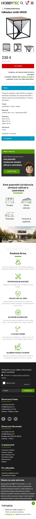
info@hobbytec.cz (8, 407)
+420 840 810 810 (7, 404)
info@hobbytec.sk (7, 434)
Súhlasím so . (15, 376)
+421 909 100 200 (7, 432)
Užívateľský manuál (8, 475)
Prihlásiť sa (28, 391)
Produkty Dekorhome (12, 9)
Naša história (6, 459)
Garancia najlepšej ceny (10, 473)
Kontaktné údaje (7, 457)
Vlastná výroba (6, 452)
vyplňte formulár (27, 77)
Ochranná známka (7, 450)
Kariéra (3, 462)
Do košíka (18, 66)
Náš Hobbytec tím (8, 455)
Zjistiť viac (11, 171)
